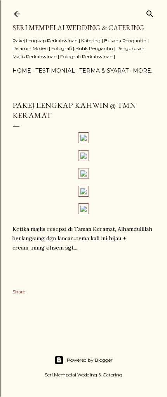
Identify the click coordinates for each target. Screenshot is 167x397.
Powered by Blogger (90, 360)
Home (21, 70)
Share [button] (18, 292)
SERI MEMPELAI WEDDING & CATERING (78, 27)
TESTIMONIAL (55, 70)
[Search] (150, 12)
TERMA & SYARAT (104, 70)
